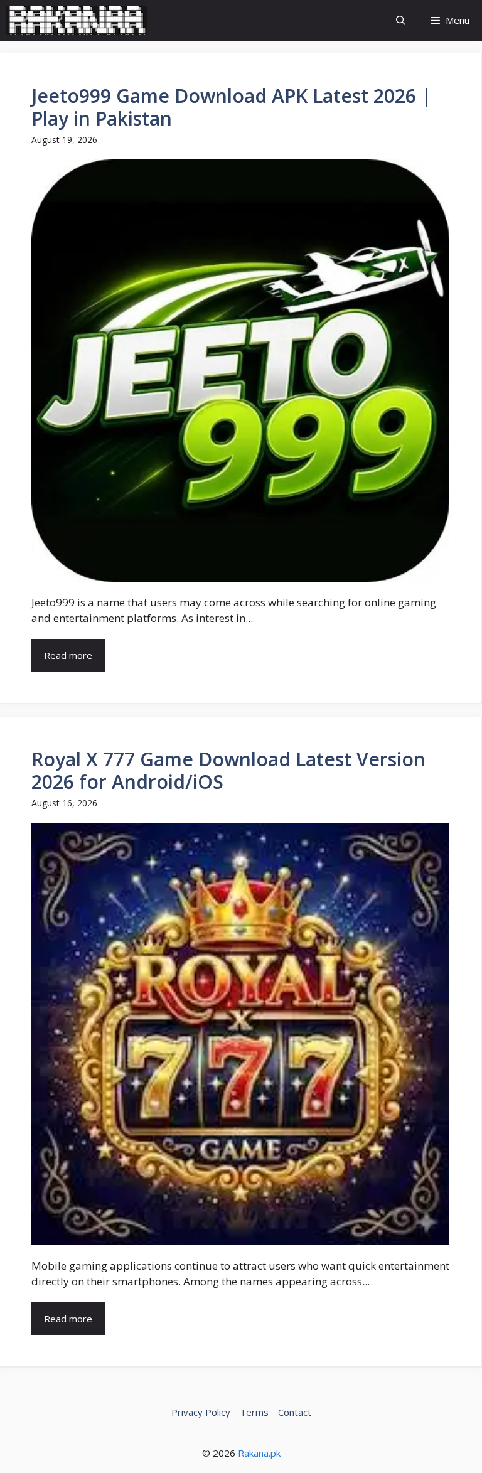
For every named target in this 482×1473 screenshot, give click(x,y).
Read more (68, 655)
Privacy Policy (200, 1412)
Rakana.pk (259, 1453)
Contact (294, 1412)
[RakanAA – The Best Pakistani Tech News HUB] (76, 20)
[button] (400, 20)
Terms (254, 1412)
